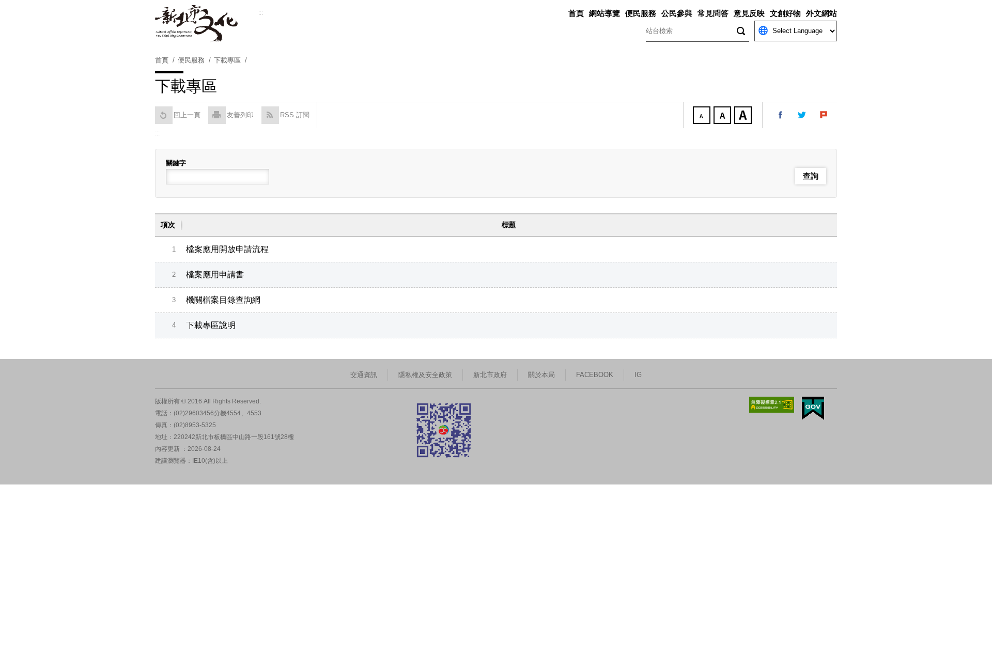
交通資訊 (363, 375)
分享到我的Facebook (780, 115)
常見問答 (713, 13)
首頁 (576, 13)
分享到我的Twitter (802, 115)
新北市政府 (490, 375)
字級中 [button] (723, 116)
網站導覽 (604, 13)
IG (638, 375)
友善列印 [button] (240, 115)
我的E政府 (813, 408)
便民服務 (640, 13)
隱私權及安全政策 (425, 375)
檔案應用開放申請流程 (227, 249)
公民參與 (676, 13)
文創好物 (785, 13)
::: (260, 12)
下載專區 (227, 60)
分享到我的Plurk (824, 115)
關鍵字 (176, 163)
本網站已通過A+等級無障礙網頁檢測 (772, 405)
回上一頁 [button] (187, 115)
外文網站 (821, 13)
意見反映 (749, 13)
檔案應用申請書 (215, 274)
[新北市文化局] (206, 23)
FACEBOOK (594, 375)
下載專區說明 (211, 325)
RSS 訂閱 (294, 115)
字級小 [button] (702, 116)
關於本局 (541, 375)
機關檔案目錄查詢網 (223, 299)
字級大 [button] (744, 116)
